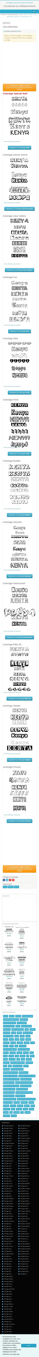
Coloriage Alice (7, 1188)
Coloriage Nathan (24, 1141)
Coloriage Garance (8, 1241)
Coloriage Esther (8, 1133)
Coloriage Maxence (9, 1125)
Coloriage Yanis (24, 1213)
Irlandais (11, 1056)
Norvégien (16, 1102)
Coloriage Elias (24, 1153)
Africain (6, 1016)
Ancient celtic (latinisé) (10, 1022)
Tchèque (6, 1112)
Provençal (13, 1105)
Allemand (18, 1016)
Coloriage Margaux (8, 1206)
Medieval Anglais (17, 1066)
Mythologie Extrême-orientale (11, 1079)
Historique (12, 1052)
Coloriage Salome (24, 1254)
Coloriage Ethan (8, 1181)
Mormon (26, 1066)
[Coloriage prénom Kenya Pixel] (19, 425)
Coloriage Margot (24, 1193)
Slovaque (19, 1109)
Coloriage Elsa (7, 1243)
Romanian (20, 1105)
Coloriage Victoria (8, 1176)
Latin (18, 1059)
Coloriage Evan (8, 1321)
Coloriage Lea (23, 1128)
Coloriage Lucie (8, 1163)
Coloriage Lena (24, 1181)
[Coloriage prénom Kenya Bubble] (19, 486)
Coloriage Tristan (24, 1196)
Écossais (13, 1115)
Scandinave (7, 1109)
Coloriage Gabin (24, 1208)
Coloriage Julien (8, 1259)
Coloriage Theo (8, 1148)
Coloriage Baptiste (25, 1226)
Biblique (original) (27, 1032)
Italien (16, 1056)
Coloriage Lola (7, 1226)
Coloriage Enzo (24, 1186)
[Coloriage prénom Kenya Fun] (19, 303)
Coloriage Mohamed (25, 1125)
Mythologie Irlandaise (9, 1089)
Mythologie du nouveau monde (27, 1076)
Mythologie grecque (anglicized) (24, 1082)
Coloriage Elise (8, 1301)
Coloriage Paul (24, 1173)
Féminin (16, 886)
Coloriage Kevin (8, 1299)
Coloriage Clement (8, 1216)
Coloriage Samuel (8, 1231)
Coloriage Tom (23, 1221)
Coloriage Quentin (8, 1281)
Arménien (32, 1029)
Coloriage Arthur (8, 1266)
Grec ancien (23, 1046)
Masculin (10, 886)
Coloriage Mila (7, 1238)
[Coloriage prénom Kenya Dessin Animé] (19, 180)
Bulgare (22, 1036)
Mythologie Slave (20, 1095)
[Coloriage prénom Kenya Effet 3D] (19, 670)
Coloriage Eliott (8, 1274)
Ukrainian (27, 1112)
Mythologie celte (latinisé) (10, 1076)
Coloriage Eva (7, 1173)
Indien (31, 1052)
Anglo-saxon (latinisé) (17, 1029)
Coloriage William (24, 1201)
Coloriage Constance (9, 1324)
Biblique (19, 1032)
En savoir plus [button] (15, 1354)
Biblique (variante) (8, 1036)
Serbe (13, 1109)
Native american (8, 1102)
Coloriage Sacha (8, 1208)
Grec (16, 1046)
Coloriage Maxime (8, 1161)
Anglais (18, 1026)
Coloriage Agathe (8, 1276)
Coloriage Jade (7, 1166)
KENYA (6, 23)
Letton (22, 1059)
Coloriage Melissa (8, 1319)
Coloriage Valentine (25, 1211)
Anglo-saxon (7, 1029)
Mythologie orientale (9, 1092)
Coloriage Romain (8, 1236)
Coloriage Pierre (8, 1286)
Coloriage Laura (8, 1314)
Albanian (11, 1016)
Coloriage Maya (8, 1135)
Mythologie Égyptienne (10, 1099)
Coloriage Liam (24, 1216)
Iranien (5, 1056)
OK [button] (29, 1345)
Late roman (12, 1059)
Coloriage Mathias (8, 1304)
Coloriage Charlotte (25, 1138)
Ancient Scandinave (9, 1026)
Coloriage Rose (24, 1238)
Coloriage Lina (7, 1269)
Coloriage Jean (7, 1329)
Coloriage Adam (8, 1196)
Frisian (32, 1042)
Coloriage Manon (8, 1146)
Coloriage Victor (24, 1191)
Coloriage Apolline (8, 1311)
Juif (28, 1056)
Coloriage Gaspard (25, 1188)
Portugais (6, 1105)
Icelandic (25, 1052)
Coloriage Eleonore (9, 1254)
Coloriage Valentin (8, 1233)
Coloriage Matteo (24, 1251)
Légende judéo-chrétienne (17, 1062)
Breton (16, 1036)
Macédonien (29, 1062)
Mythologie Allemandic (17, 1069)
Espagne (28, 1039)
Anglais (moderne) (26, 1026)
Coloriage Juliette (24, 1158)
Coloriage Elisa (8, 1141)
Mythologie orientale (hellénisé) (24, 1092)
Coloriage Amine (24, 1135)
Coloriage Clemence (9, 1221)
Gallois (11, 1046)
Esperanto (6, 1042)
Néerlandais (24, 1102)
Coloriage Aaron (24, 1178)
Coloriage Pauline (8, 1203)
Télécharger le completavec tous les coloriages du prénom (19, 87)
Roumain (27, 1105)
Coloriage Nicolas (24, 1176)
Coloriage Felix (24, 1269)
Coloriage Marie (24, 1206)
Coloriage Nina (7, 1264)
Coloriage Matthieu (25, 1243)
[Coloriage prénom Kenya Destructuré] (19, 609)
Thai (11, 1112)
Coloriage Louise (8, 1158)
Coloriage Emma (8, 1191)
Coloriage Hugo (24, 1161)
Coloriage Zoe (23, 1166)
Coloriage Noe (7, 1271)
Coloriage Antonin (24, 1198)
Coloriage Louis (8, 1248)
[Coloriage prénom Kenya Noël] (19, 119)
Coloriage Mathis (24, 1233)
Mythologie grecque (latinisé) (11, 1085)
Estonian (13, 1042)
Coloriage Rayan (24, 1271)
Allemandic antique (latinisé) (11, 1019)
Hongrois (19, 1052)
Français (26, 1042)
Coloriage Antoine (8, 1156)
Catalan (28, 1036)
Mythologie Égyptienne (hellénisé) (26, 1099)
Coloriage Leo (7, 1178)
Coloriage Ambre (24, 1266)
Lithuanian (6, 1062)
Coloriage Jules (8, 1228)
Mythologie (6, 1069)
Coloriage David (8, 1138)
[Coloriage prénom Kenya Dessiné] (19, 548)
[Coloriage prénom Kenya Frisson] (19, 792)
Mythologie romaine (9, 1095)
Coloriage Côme (8, 1326)
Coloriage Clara (24, 1148)
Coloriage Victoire (8, 1246)
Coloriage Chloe (8, 1213)
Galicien (6, 1046)
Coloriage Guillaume (25, 1248)
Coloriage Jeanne (24, 1236)
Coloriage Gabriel (8, 1186)
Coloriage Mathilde (25, 1183)
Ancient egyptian (21, 1022)
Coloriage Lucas (8, 1183)
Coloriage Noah (24, 1133)
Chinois (6, 1039)
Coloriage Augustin (25, 1203)
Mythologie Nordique (22, 1089)
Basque (13, 1032)
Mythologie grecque (9, 1082)
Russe (7, 31)
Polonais (31, 1102)
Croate (17, 1039)
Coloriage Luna (24, 1241)
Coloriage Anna (8, 1168)
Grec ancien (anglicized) (10, 1049)
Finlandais (20, 1042)
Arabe (26, 1029)
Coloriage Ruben (24, 1156)
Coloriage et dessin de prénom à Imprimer (19, 2)
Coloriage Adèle (8, 1153)
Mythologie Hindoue (25, 1085)
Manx (5, 1066)
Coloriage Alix (23, 1231)
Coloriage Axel (7, 1223)
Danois (22, 1039)
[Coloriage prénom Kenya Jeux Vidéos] (19, 241)
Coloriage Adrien (8, 1294)
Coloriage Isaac (24, 1143)
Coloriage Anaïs (8, 1171)
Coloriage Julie (7, 1211)
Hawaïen (6, 1052)
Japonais (22, 1056)
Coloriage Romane (8, 1151)
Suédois (31, 1109)
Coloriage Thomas (24, 1218)
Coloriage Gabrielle (9, 1198)
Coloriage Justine (8, 1201)
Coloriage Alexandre (9, 1143)
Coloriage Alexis (24, 1163)
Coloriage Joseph (8, 1306)
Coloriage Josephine (25, 1151)
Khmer (32, 1056)
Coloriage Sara (7, 1296)
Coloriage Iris (23, 1274)
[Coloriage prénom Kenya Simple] (19, 731)
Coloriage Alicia (24, 1264)
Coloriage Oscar (8, 1284)
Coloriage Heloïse (24, 1261)
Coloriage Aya (7, 1193)
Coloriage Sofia (8, 1291)
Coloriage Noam (8, 1316)
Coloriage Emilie (8, 1218)
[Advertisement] (19, 63)
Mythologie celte (23, 1072)
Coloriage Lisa (23, 1228)
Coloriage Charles (8, 1279)
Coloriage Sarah (8, 1130)
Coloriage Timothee (25, 1223)
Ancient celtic (23, 1019)
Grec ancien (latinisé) (23, 1049)
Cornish (11, 1039)
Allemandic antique (27, 1016)
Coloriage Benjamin (25, 1246)
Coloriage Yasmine (25, 1171)
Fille (19, 31)
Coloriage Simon (8, 1261)
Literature (28, 1059)
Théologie (16, 1112)
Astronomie (7, 1032)
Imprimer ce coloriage (19, 148)
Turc (22, 1112)
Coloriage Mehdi (8, 1331)
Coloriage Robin (8, 1309)
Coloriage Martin (24, 1259)
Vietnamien (7, 1115)
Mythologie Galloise (26, 1079)
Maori (9, 1066)
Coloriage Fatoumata (9, 1289)
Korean (5, 1059)
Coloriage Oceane (24, 1168)
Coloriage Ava (7, 1256)
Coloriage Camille (8, 1128)
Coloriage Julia (24, 1146)
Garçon (13, 31)
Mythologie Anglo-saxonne (10, 1072)
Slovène (25, 1109)
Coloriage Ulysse (24, 1256)
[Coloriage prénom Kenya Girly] (19, 364)
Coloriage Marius (8, 1251)
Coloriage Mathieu (24, 1130)
